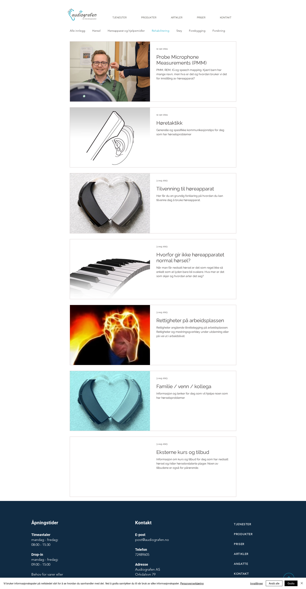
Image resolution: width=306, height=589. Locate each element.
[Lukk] (302, 583)
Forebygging (197, 30)
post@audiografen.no (152, 540)
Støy (179, 30)
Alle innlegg (77, 30)
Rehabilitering (160, 30)
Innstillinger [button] (256, 583)
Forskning (218, 30)
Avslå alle (274, 583)
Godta (291, 583)
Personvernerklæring (192, 583)
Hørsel (96, 30)
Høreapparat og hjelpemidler (126, 30)
